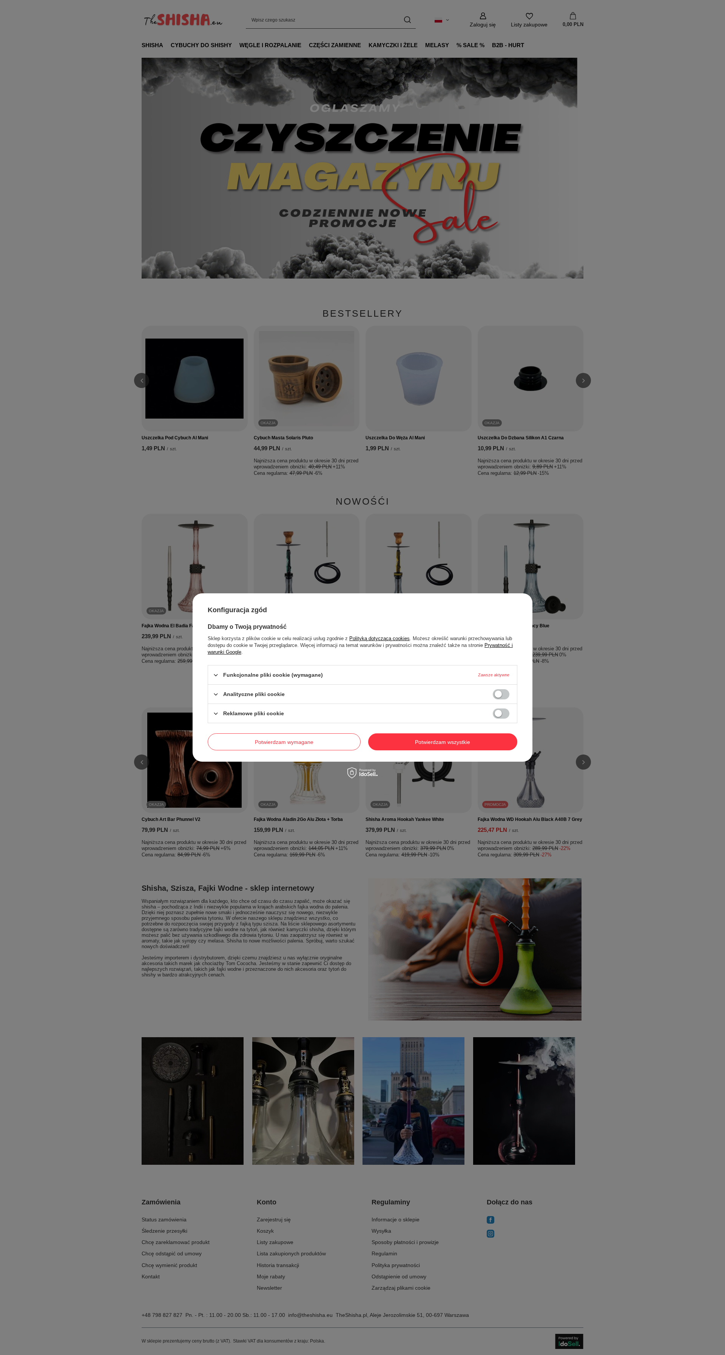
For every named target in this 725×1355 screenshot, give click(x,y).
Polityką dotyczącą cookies (379, 638)
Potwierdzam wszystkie (442, 742)
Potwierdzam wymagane (284, 742)
